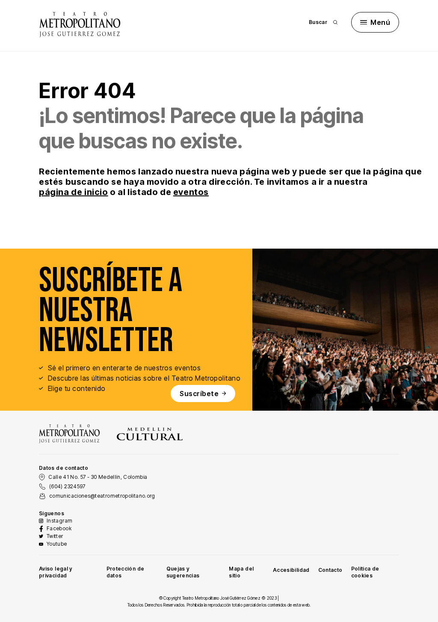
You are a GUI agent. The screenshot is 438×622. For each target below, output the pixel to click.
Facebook (59, 528)
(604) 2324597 (67, 486)
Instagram (59, 520)
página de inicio (73, 192)
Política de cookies (365, 572)
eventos (191, 192)
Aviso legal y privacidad (55, 572)
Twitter (55, 536)
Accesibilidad (291, 570)
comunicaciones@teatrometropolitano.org (102, 496)
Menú (380, 22)
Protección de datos (126, 572)
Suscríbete (199, 393)
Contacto (330, 570)
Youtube (57, 544)
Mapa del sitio (241, 572)
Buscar (318, 22)
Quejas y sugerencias (183, 572)
